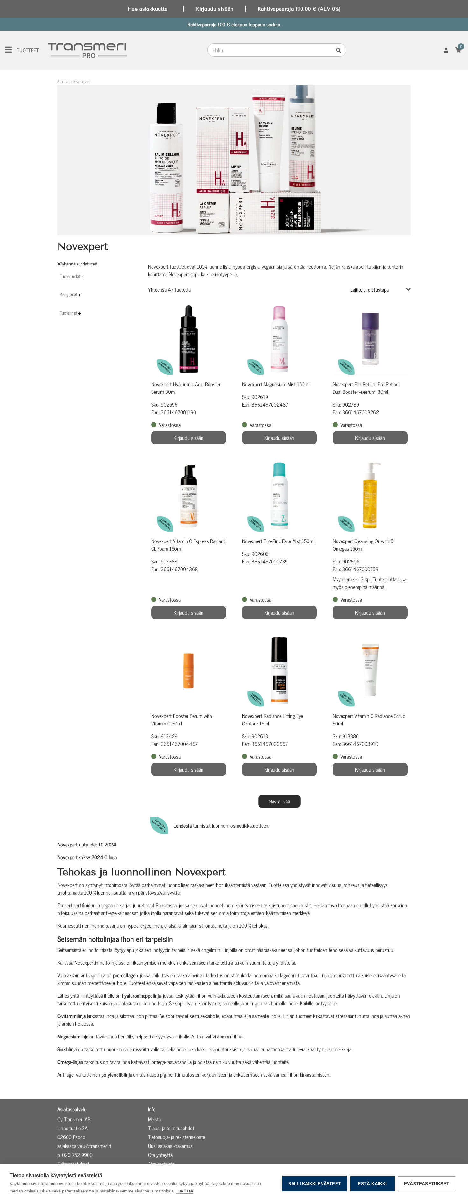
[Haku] (340, 50)
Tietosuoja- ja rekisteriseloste (176, 1137)
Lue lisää (184, 1191)
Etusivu (63, 81)
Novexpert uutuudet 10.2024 (86, 844)
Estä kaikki (372, 1183)
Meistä (154, 1119)
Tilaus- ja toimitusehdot (171, 1128)
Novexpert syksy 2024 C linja (87, 857)
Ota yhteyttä (160, 1154)
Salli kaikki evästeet (314, 1183)
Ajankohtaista (161, 1163)
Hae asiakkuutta (147, 9)
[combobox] (271, 50)
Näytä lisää (279, 801)
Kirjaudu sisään (214, 9)
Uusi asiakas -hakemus (170, 1146)
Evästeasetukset (426, 1183)
